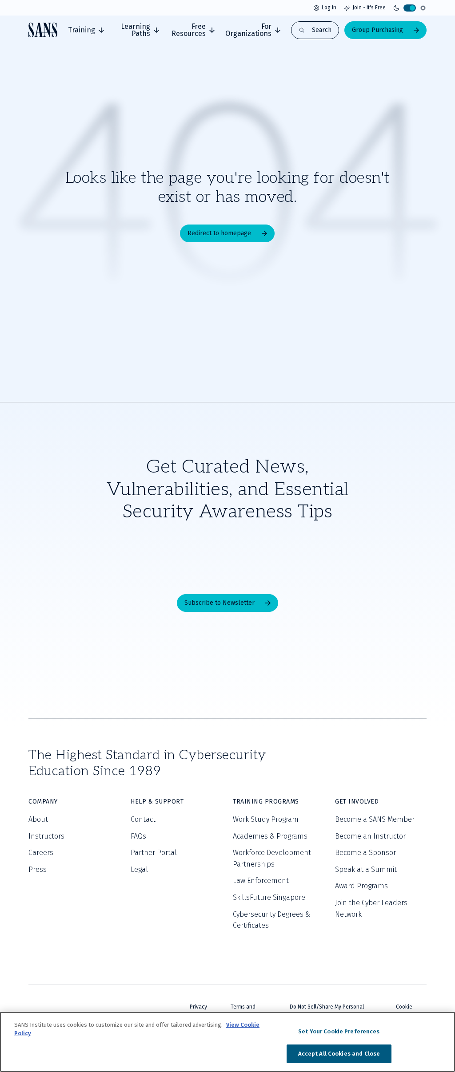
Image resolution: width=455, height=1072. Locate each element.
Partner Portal (154, 852)
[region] (227, 1042)
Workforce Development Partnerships (272, 858)
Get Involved (357, 801)
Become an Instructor (370, 836)
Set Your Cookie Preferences (339, 1031)
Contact (143, 819)
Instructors (46, 836)
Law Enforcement (261, 880)
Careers (40, 852)
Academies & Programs (270, 836)
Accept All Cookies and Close (339, 1053)
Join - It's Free (369, 7)
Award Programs (361, 886)
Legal (139, 869)
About (38, 819)
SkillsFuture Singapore (269, 897)
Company (43, 801)
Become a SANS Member (375, 819)
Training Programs (266, 801)
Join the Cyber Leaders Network (371, 908)
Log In (329, 7)
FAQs (138, 836)
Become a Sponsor (365, 852)
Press (37, 869)
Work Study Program (266, 819)
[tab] (86, 30)
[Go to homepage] (42, 30)
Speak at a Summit (366, 869)
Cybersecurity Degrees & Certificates (271, 920)
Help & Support (157, 801)
